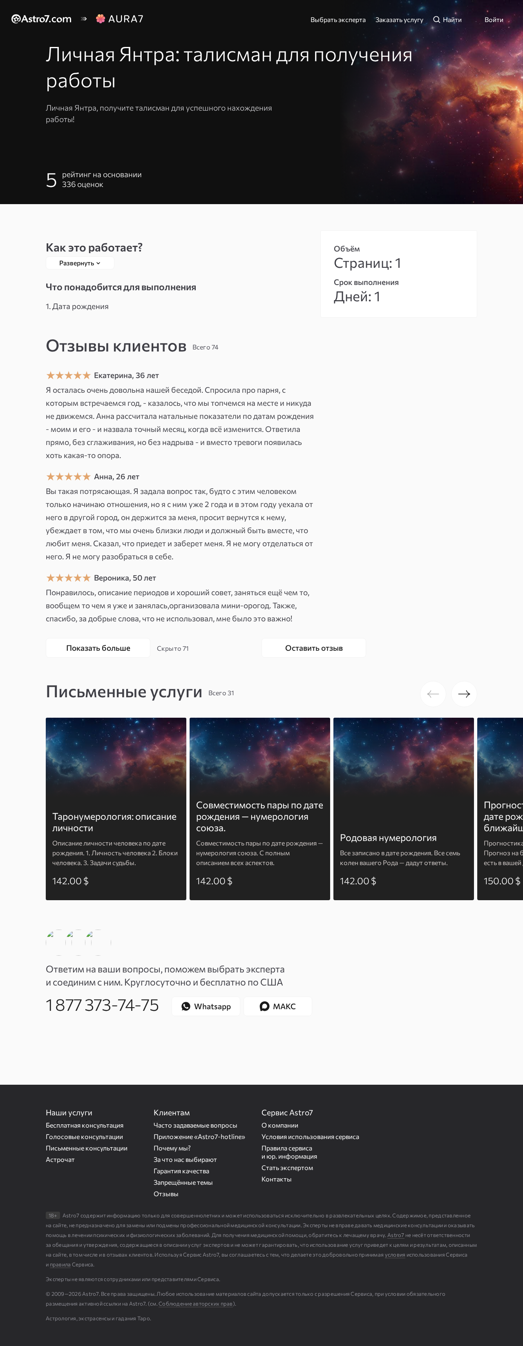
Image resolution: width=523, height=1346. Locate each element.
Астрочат (60, 1159)
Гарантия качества (181, 1170)
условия (395, 1254)
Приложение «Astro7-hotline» (199, 1136)
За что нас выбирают (185, 1159)
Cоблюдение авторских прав (196, 1303)
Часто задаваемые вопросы (195, 1124)
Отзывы (166, 1193)
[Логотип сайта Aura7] (119, 19)
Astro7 (396, 1235)
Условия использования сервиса (310, 1136)
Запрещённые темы (183, 1182)
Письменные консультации (86, 1147)
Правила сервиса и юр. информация (289, 1151)
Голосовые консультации (84, 1136)
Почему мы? (172, 1147)
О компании (280, 1124)
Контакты (277, 1178)
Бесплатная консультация (84, 1124)
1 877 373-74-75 (102, 1004)
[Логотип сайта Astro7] (45, 19)
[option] (116, 809)
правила (60, 1264)
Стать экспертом (287, 1167)
